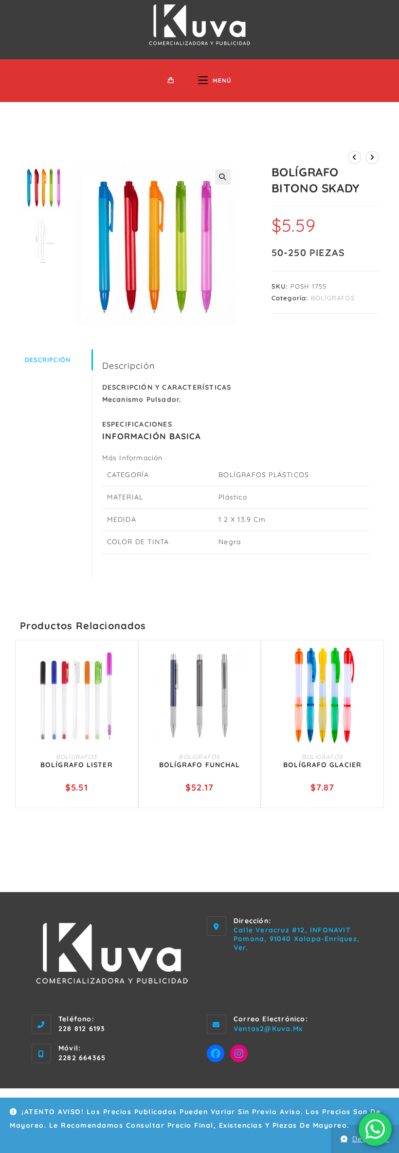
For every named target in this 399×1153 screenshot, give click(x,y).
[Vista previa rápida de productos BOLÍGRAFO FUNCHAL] (248, 664)
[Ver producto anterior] (355, 157)
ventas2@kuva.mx (268, 1028)
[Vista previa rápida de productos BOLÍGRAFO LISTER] (126, 664)
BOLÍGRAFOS (333, 298)
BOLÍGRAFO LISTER (76, 764)
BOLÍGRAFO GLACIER (322, 764)
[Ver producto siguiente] (372, 157)
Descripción (48, 359)
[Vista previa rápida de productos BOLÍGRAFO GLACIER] (371, 664)
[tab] (56, 359)
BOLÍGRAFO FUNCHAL (199, 764)
